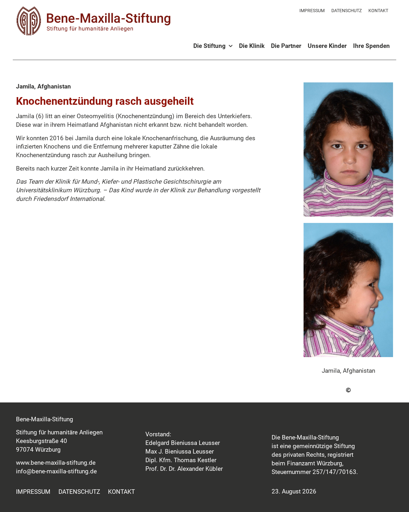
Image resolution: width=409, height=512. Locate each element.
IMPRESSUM (312, 10)
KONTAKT (378, 10)
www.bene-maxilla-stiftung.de (56, 462)
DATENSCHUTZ (346, 10)
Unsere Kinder (327, 46)
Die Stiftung (209, 46)
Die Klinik (252, 46)
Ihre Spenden (371, 46)
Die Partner (286, 46)
